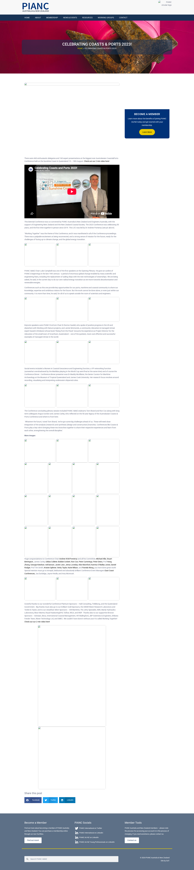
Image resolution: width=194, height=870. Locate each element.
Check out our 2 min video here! (96, 161)
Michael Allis (101, 559)
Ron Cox (74, 562)
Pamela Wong (88, 568)
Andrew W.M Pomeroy (68, 559)
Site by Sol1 (165, 861)
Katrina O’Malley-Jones (100, 565)
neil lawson (49, 565)
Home (80, 48)
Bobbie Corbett (64, 562)
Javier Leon (60, 565)
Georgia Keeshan (37, 565)
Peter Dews (97, 562)
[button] (33, 800)
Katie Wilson (73, 568)
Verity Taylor (62, 568)
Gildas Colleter (51, 562)
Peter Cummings (85, 562)
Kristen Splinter (50, 568)
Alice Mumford (84, 565)
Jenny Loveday (71, 565)
